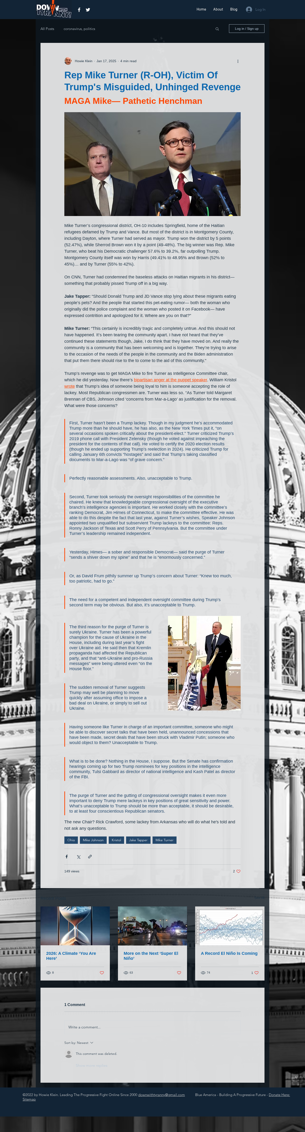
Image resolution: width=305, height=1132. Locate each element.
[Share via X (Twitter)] (78, 856)
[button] (217, 28)
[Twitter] (88, 10)
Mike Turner (164, 840)
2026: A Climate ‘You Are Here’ (71, 956)
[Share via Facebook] (66, 856)
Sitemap (29, 1099)
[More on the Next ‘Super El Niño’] (152, 926)
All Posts (47, 28)
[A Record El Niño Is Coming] (229, 925)
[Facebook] (79, 10)
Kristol (116, 840)
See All (259, 898)
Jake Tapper (138, 840)
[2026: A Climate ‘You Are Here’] (75, 925)
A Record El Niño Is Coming (229, 953)
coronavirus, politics (79, 28)
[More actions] (238, 61)
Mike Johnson (93, 840)
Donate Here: (279, 1094)
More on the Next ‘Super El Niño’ (151, 956)
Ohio (71, 840)
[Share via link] (90, 856)
